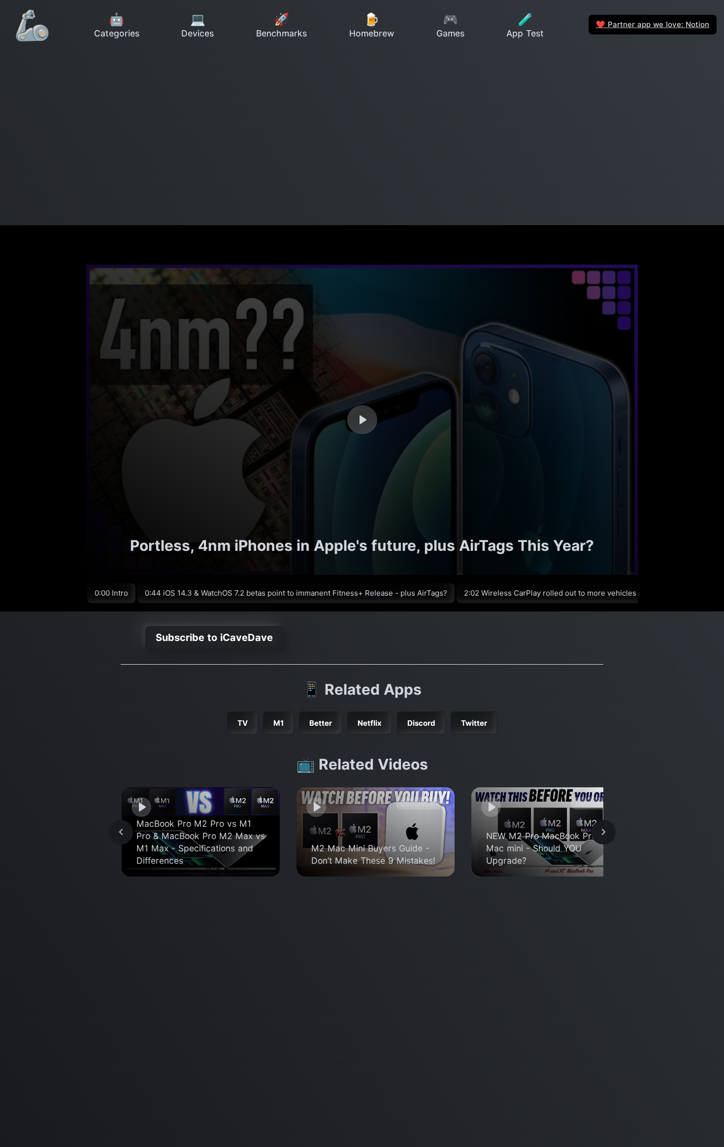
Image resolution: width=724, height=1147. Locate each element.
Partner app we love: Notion (652, 24)
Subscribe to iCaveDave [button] (214, 637)
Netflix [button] (370, 723)
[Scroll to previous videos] (120, 832)
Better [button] (320, 723)
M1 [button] (278, 723)
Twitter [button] (474, 723)
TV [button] (242, 723)
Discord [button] (421, 723)
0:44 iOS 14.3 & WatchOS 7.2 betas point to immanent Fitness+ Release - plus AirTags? (296, 593)
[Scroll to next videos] (603, 832)
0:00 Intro (111, 593)
